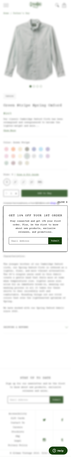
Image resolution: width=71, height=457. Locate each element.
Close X (62, 202)
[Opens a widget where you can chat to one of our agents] (58, 451)
